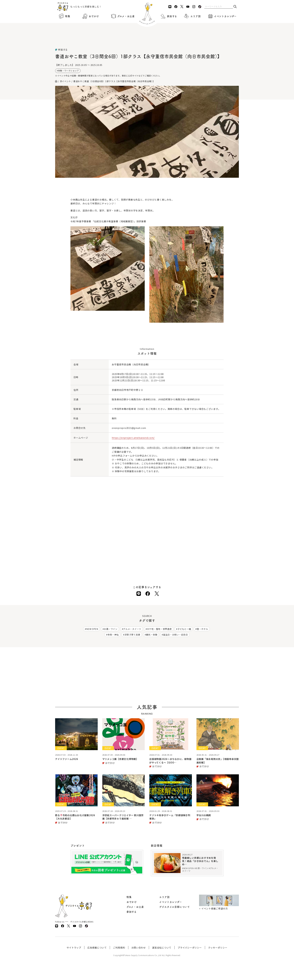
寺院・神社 (113, 634)
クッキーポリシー (217, 947)
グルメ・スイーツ (132, 628)
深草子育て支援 (132, 634)
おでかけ (94, 16)
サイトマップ (74, 947)
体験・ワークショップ (68, 70)
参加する (172, 16)
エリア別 (195, 16)
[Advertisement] (147, 39)
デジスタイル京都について (174, 907)
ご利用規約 (119, 947)
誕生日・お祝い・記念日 (175, 634)
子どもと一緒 (184, 628)
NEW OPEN (92, 628)
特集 (67, 16)
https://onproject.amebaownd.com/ (133, 437)
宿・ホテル (202, 628)
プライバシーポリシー (190, 947)
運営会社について (161, 947)
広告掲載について (97, 947)
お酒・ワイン (110, 628)
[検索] (235, 7)
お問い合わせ (138, 947)
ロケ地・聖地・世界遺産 (159, 628)
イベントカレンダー (225, 16)
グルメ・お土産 (126, 16)
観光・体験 (151, 634)
